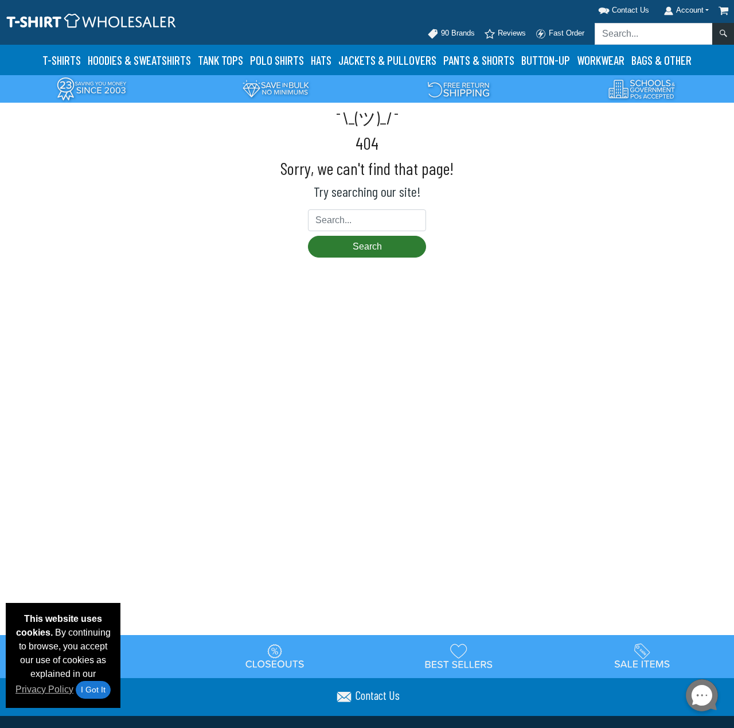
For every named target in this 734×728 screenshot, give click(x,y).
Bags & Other (661, 60)
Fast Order (565, 33)
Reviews (510, 33)
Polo (277, 60)
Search (367, 246)
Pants (478, 60)
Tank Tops (220, 60)
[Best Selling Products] (459, 656)
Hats (321, 60)
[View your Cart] (723, 10)
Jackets (387, 60)
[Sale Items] (642, 656)
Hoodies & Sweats (139, 60)
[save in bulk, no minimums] (275, 88)
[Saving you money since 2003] (92, 88)
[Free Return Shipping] (458, 88)
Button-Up (545, 60)
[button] (609, 8)
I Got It (93, 689)
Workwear (600, 60)
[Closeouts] (275, 656)
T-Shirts (61, 60)
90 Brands (457, 33)
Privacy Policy (44, 689)
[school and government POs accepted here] (642, 88)
